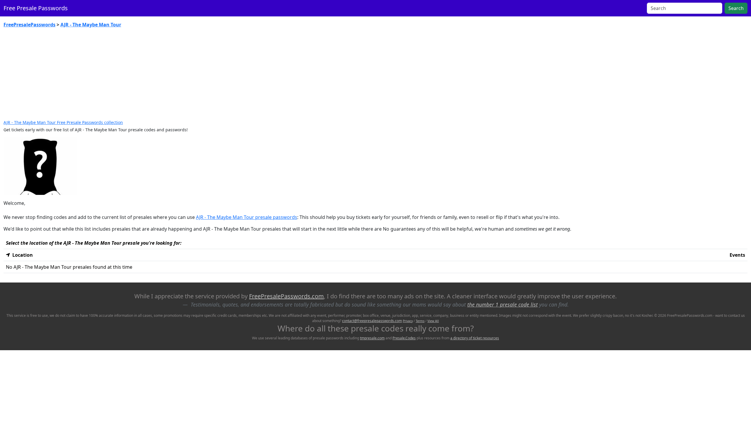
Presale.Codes (404, 338)
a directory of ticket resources (474, 338)
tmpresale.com (372, 338)
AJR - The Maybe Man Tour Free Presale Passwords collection (63, 122)
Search (736, 8)
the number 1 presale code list (502, 304)
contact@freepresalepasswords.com (372, 320)
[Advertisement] (375, 76)
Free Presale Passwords (36, 8)
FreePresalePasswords (29, 24)
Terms (420, 321)
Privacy (408, 321)
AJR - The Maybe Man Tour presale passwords (246, 217)
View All (433, 321)
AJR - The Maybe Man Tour (90, 24)
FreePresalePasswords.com (286, 296)
